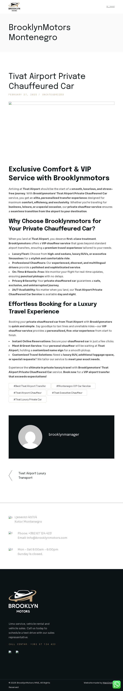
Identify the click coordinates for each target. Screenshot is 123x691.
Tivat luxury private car (28, 399)
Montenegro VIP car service (74, 386)
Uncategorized (53, 94)
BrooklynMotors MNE (27, 682)
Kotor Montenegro (28, 521)
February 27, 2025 (23, 94)
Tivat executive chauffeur (68, 392)
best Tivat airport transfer (30, 386)
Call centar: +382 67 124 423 (32, 644)
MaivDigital (108, 682)
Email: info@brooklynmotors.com (42, 538)
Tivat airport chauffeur (28, 392)
